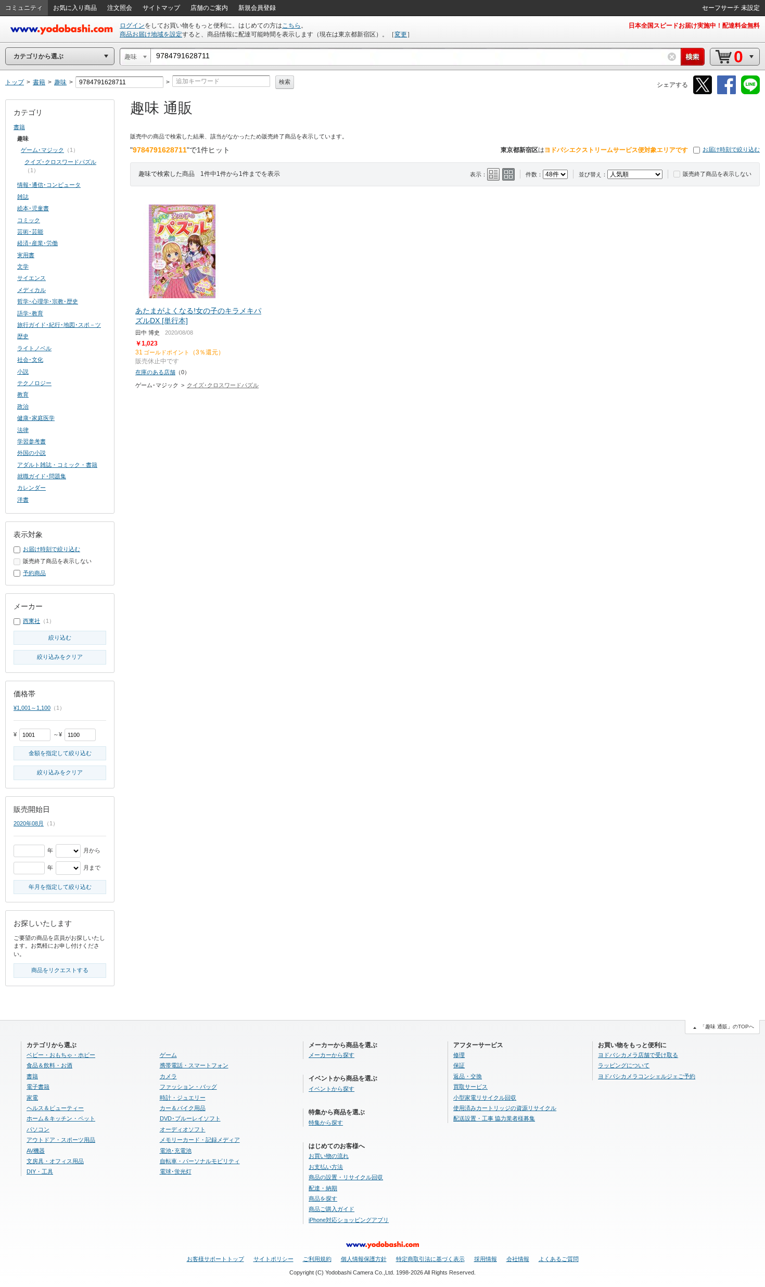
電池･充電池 (176, 1151)
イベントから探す (331, 1089)
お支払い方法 (326, 1167)
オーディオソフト (183, 1129)
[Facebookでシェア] (726, 92)
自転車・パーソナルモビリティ (200, 1161)
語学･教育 (30, 313)
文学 (23, 266)
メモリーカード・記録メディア (200, 1140)
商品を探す (323, 1198)
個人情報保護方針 (364, 1259)
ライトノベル (34, 348)
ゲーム (168, 1055)
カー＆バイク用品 (183, 1108)
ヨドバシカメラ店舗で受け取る (638, 1055)
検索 (284, 82)
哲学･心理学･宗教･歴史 (47, 301)
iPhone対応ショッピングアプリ (349, 1220)
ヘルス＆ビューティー (55, 1108)
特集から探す (326, 1122)
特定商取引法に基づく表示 (430, 1259)
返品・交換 (467, 1076)
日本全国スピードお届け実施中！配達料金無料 (694, 25)
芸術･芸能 (30, 231)
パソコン (38, 1129)
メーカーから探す (331, 1055)
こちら (291, 25)
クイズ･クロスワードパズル (223, 385)
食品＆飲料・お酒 (49, 1065)
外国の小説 (31, 453)
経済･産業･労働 (37, 243)
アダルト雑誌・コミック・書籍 (57, 465)
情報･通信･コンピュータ (49, 185)
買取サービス (470, 1087)
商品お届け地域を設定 (151, 34)
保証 (459, 1065)
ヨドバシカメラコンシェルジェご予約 (646, 1076)
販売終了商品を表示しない (717, 174)
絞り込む (59, 637)
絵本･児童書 (33, 208)
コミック (28, 220)
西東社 (31, 621)
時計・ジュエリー (183, 1097)
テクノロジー (34, 383)
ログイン (132, 25)
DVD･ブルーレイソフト (190, 1118)
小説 (23, 371)
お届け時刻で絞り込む (731, 149)
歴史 (23, 336)
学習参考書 (31, 441)
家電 (32, 1097)
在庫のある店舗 (155, 372)
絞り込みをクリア (60, 657)
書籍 (19, 127)
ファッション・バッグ (188, 1087)
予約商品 (34, 573)
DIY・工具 (40, 1171)
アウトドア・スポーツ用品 (61, 1140)
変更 (400, 34)
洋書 (23, 499)
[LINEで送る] (750, 92)
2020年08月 (29, 823)
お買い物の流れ (329, 1156)
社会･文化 (30, 359)
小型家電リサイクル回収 (484, 1097)
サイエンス (31, 278)
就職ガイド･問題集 (41, 476)
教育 (23, 394)
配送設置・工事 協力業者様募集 (494, 1118)
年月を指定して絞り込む (60, 887)
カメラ (168, 1076)
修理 (459, 1055)
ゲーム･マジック (42, 150)
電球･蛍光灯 (176, 1171)
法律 (23, 430)
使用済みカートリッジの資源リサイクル (504, 1108)
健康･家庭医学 (36, 418)
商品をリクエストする (59, 970)
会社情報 (517, 1259)
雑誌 (23, 197)
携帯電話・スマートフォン (194, 1065)
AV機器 (36, 1151)
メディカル (31, 290)
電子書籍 (38, 1087)
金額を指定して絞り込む (60, 753)
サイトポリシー (273, 1259)
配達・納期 (323, 1188)
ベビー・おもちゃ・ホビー (61, 1055)
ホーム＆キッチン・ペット (61, 1118)
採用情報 (485, 1259)
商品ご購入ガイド (331, 1209)
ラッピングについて (623, 1065)
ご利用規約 (317, 1259)
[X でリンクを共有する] (702, 92)
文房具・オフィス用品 (55, 1161)
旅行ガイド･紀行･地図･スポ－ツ (59, 325)
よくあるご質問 (559, 1259)
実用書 (25, 255)
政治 (23, 406)
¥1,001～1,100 (32, 708)
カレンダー (31, 488)
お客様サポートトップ (215, 1259)
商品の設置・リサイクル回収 (346, 1177)
